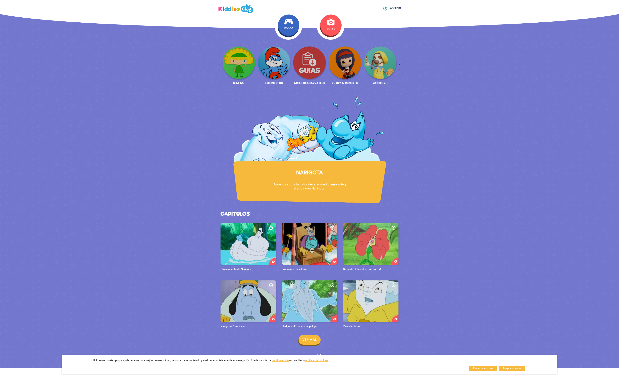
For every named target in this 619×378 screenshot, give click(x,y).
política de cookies (316, 360)
